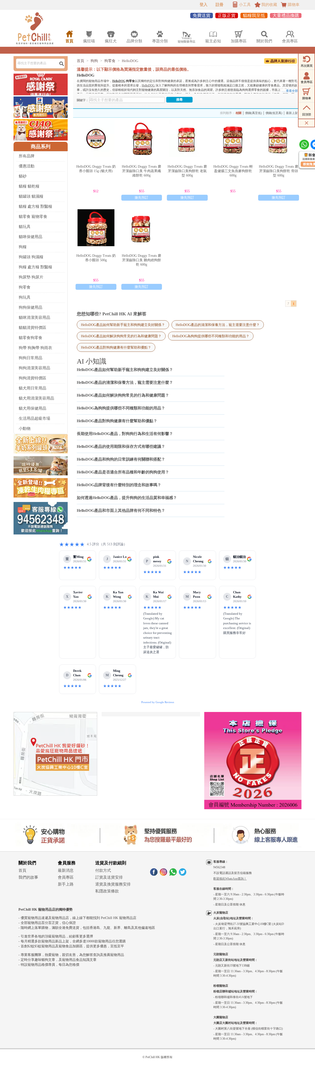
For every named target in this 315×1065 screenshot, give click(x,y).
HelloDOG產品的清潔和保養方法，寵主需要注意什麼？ (218, 325)
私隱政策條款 (107, 891)
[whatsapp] (173, 874)
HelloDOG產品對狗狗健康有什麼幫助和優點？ (116, 347)
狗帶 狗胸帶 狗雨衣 (35, 348)
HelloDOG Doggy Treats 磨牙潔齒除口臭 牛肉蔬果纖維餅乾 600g (141, 171)
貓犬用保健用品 (32, 408)
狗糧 (23, 247)
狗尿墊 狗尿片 (31, 277)
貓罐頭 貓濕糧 (31, 196)
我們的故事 (28, 877)
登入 (203, 4)
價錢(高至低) (253, 113)
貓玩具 (25, 227)
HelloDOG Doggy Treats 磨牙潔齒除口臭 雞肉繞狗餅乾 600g (141, 260)
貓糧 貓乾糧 (29, 186)
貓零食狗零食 (30, 338)
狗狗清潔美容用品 (34, 368)
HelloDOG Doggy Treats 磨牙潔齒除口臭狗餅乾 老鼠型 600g (187, 171)
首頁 (80, 61)
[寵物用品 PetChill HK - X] (182, 874)
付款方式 (103, 870)
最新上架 (292, 113)
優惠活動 (26, 166)
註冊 (219, 4)
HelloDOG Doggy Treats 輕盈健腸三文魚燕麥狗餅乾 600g (233, 171)
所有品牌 (26, 156)
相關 (238, 113)
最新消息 (66, 870)
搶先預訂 (141, 197)
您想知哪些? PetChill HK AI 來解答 (111, 313)
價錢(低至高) (274, 113)
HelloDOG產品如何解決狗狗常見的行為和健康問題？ (121, 336)
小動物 (25, 428)
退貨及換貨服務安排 (113, 884)
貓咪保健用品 (30, 237)
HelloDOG (130, 61)
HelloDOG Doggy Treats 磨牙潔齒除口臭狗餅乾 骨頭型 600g (278, 171)
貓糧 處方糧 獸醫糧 (35, 206)
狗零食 (25, 287)
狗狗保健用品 (30, 307)
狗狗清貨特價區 (32, 378)
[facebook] (154, 874)
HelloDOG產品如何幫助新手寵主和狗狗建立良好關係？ (123, 325)
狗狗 (94, 61)
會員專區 (66, 877)
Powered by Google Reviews (157, 702)
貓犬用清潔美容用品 (36, 398)
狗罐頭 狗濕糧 (31, 257)
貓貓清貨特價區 (32, 327)
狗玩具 (25, 297)
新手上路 (66, 884)
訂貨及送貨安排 (109, 877)
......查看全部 (290, 91)
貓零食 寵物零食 (33, 216)
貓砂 (23, 176)
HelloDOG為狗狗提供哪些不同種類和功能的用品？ (210, 336)
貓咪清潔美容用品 (34, 317)
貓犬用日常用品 (32, 388)
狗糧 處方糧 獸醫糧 (35, 267)
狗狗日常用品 (30, 358)
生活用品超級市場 (34, 418)
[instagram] (163, 874)
